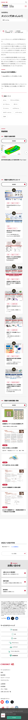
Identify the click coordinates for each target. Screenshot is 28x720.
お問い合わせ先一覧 (6, 691)
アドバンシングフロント (14, 100)
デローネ (15, 104)
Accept (14, 717)
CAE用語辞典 (17, 31)
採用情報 (3, 686)
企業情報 (3, 684)
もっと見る (14, 553)
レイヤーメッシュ (18, 112)
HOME (5, 31)
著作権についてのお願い (11, 86)
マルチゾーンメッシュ (7, 112)
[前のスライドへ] (1, 152)
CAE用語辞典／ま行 (8, 32)
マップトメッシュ (16, 108)
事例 (2, 672)
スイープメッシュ (6, 104)
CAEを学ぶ (11, 31)
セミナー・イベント (5, 677)
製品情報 (3, 675)
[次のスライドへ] (26, 152)
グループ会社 (4, 689)
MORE (14, 141)
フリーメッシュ (6, 108)
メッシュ (4, 100)
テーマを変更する (14, 546)
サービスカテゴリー (5, 670)
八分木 (4, 116)
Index (3, 715)
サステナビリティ (5, 680)
